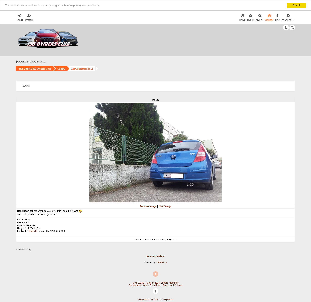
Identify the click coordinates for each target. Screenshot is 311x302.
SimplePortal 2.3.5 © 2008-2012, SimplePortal (155, 299)
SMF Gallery (161, 262)
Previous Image (148, 206)
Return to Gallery (155, 256)
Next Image (165, 206)
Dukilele (33, 230)
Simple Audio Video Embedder (144, 285)
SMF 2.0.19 (138, 282)
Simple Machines (170, 282)
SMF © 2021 (153, 282)
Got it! (296, 5)
